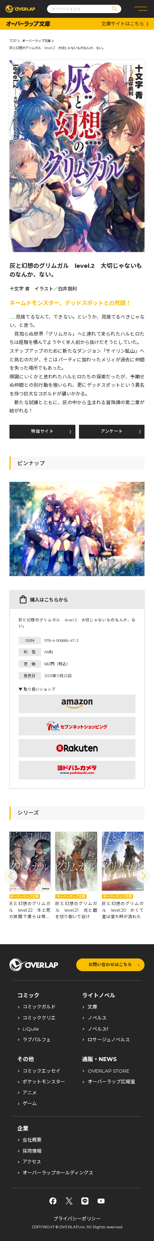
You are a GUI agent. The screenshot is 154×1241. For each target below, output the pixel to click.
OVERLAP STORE (109, 1071)
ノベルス (97, 1018)
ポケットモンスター (44, 1081)
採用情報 (32, 1151)
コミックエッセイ (41, 1071)
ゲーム (30, 1103)
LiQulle (31, 1029)
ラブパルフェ (37, 1039)
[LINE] (84, 1201)
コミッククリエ (39, 1018)
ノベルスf (98, 1029)
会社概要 (32, 1140)
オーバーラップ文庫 (36, 40)
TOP (13, 40)
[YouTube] (101, 1201)
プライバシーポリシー (77, 1219)
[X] (69, 1201)
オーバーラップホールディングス (58, 1173)
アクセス (32, 1162)
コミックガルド (39, 1007)
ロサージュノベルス (109, 1039)
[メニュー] (140, 9)
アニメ (30, 1093)
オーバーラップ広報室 (111, 1081)
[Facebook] (52, 1201)
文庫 (92, 1007)
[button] (10, 876)
